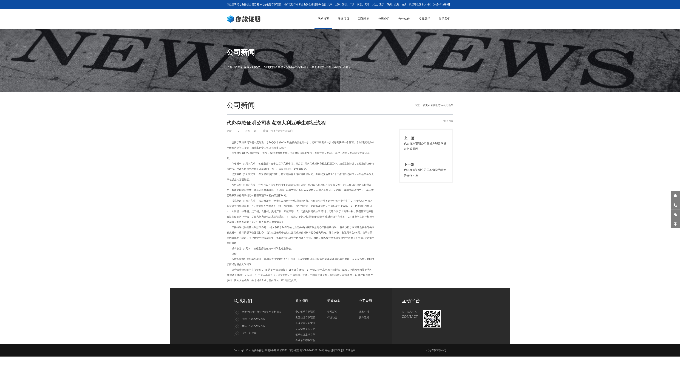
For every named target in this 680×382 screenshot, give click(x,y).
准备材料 (364, 311)
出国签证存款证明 (305, 317)
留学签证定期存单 (305, 334)
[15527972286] (675, 205)
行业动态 (332, 317)
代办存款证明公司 (436, 350)
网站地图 (330, 350)
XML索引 (340, 350)
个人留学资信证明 (305, 329)
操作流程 (364, 317)
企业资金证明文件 (305, 323)
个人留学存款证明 (305, 311)
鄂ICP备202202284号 (312, 350)
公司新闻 (448, 105)
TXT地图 (350, 350)
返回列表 (448, 121)
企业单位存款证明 (305, 340)
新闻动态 (436, 105)
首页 (425, 105)
